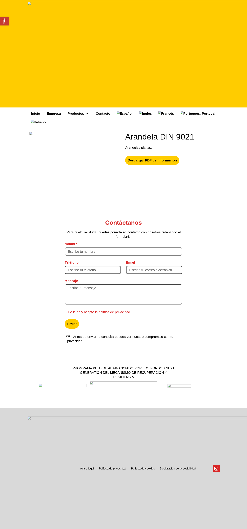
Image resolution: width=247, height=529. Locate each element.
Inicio (35, 113)
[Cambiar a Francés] (166, 113)
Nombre (71, 244)
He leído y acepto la (99, 312)
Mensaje (71, 281)
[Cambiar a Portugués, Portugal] (198, 113)
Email (130, 262)
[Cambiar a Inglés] (145, 113)
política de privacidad (114, 312)
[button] (123, 339)
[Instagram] (216, 468)
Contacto (103, 113)
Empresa (54, 113)
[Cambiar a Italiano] (38, 122)
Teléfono (71, 262)
